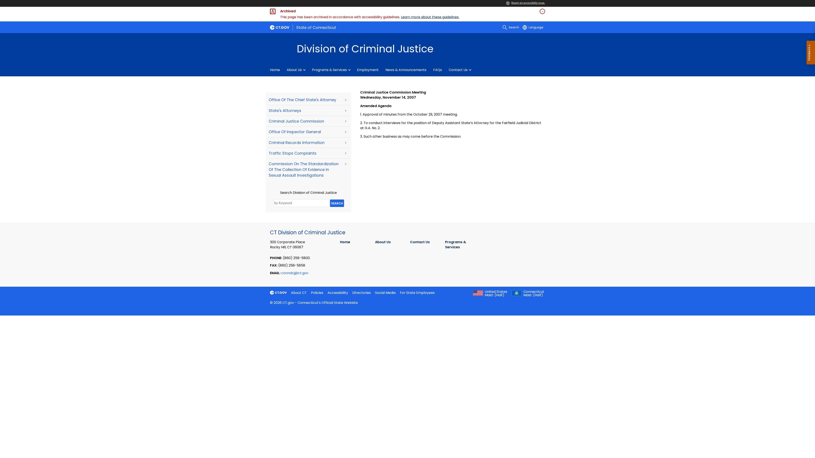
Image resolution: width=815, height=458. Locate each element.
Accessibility (337, 292)
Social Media (385, 292)
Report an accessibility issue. (528, 3)
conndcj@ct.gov (294, 273)
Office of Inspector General (295, 131)
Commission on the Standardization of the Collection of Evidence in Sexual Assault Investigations (304, 169)
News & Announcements (405, 69)
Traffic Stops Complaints (292, 153)
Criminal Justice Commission (296, 121)
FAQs (437, 69)
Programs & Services (329, 69)
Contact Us (458, 69)
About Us (294, 69)
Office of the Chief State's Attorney (302, 99)
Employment (368, 69)
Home (275, 69)
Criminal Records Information (297, 142)
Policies (317, 292)
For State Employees (417, 292)
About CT (299, 292)
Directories (361, 292)
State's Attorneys (285, 110)
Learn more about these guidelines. (430, 17)
